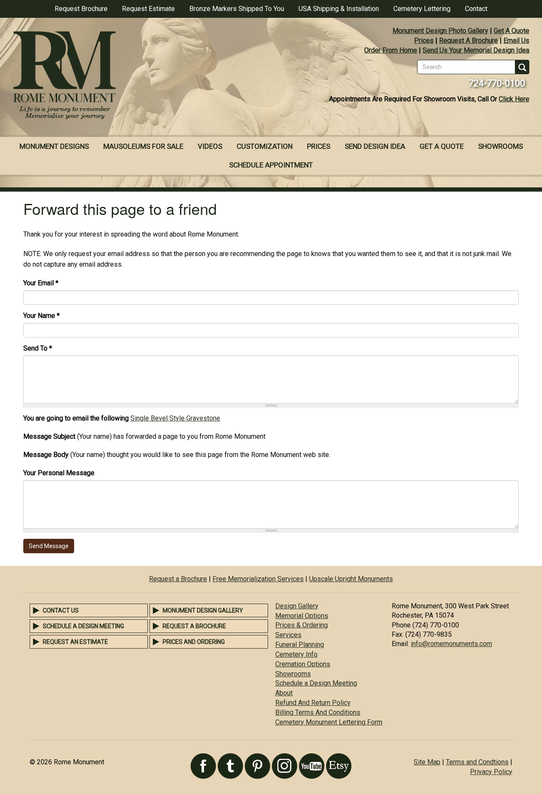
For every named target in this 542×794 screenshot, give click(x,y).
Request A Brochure (468, 40)
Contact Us (61, 610)
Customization (265, 146)
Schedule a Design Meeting (83, 626)
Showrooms (500, 146)
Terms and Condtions (477, 762)
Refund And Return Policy (313, 703)
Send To (37, 348)
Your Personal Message (58, 473)
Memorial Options (301, 616)
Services (288, 635)
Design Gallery (296, 606)
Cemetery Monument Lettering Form (328, 722)
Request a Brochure (178, 579)
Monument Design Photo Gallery (440, 31)
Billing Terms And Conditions (317, 712)
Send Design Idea (375, 146)
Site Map (427, 762)
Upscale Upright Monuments (351, 579)
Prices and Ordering (194, 641)
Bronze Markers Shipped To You (236, 9)
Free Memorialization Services (258, 579)
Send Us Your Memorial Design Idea (476, 50)
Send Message (49, 546)
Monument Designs (54, 146)
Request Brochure (81, 9)
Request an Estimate (75, 641)
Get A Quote (511, 31)
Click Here (514, 99)
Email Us (516, 40)
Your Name (41, 316)
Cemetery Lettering (422, 9)
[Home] (135, 76)
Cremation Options (302, 664)
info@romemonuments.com (451, 644)
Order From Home (390, 50)
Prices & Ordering (301, 625)
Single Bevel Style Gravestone (175, 418)
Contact (476, 9)
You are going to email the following (76, 418)
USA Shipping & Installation (339, 9)
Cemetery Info (296, 654)
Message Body (46, 455)
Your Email (40, 283)
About (284, 693)
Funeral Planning (299, 645)
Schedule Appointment (271, 165)
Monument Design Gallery (203, 610)
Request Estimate (148, 9)
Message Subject (49, 436)
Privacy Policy (491, 772)
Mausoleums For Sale (143, 146)
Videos (210, 146)
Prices (424, 40)
